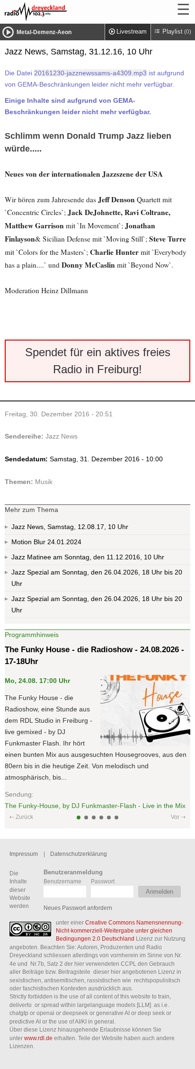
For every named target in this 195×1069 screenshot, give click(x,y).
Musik (44, 481)
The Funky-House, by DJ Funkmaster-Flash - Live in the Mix (95, 805)
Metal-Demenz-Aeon (44, 32)
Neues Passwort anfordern (78, 908)
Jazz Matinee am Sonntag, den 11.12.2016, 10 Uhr (87, 557)
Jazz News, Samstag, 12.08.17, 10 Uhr (69, 526)
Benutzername (62, 881)
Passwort (103, 881)
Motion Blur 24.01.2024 (46, 542)
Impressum (23, 854)
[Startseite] (61, 11)
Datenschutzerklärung (78, 854)
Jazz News (61, 436)
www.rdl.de (38, 1038)
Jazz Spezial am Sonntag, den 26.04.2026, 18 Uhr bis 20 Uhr (96, 577)
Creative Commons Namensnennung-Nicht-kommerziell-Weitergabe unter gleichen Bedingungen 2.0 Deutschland (119, 930)
